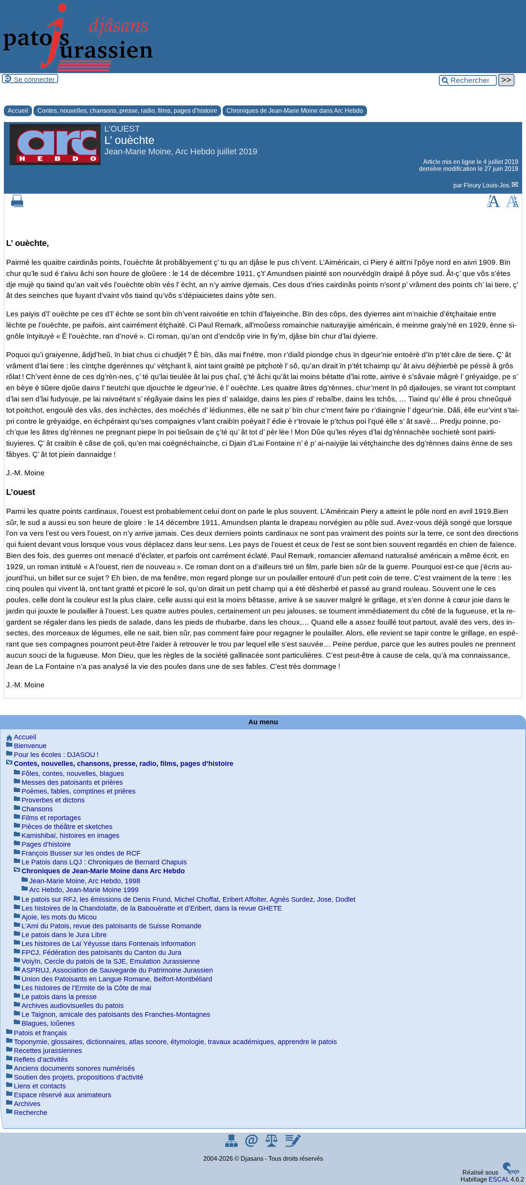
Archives (27, 1104)
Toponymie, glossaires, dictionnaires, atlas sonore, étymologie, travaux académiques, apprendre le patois (175, 1042)
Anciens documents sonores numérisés (74, 1068)
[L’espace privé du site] (292, 1145)
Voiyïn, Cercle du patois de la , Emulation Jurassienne (111, 961)
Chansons (37, 809)
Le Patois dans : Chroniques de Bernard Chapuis (104, 862)
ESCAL (499, 1179)
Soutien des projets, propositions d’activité (78, 1077)
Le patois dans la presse (59, 997)
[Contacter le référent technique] (252, 1145)
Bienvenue (30, 746)
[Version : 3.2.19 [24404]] (511, 1172)
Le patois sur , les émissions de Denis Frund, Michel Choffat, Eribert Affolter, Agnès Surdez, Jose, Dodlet (188, 899)
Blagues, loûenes (48, 1023)
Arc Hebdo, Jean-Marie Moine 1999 (84, 890)
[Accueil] (77, 69)
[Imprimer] (17, 205)
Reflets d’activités (41, 1059)
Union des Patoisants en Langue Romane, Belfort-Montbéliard (117, 979)
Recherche (30, 1112)
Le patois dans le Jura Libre (64, 935)
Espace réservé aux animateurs (62, 1095)
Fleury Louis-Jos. (487, 185)
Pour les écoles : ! (56, 755)
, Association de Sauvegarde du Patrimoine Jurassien (117, 970)
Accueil (18, 110)
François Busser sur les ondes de (81, 853)
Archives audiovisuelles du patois (73, 1006)
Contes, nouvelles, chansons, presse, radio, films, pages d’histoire (127, 110)
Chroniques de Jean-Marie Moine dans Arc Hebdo (294, 110)
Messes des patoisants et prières (72, 782)
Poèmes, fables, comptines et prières (79, 791)
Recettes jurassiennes (48, 1051)
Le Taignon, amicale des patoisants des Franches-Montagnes (116, 1014)
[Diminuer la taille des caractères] (512, 205)
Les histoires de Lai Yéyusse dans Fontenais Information (109, 944)
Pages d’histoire (46, 844)
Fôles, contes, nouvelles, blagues (73, 773)
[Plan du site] (232, 1145)
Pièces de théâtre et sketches (67, 827)
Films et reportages (51, 818)
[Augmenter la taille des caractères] (493, 205)
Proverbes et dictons (53, 800)
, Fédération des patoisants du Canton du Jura (101, 952)
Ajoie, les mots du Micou (59, 917)
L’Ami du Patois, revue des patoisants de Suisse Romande (111, 926)
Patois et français (40, 1033)
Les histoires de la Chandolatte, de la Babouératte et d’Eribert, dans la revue (152, 908)
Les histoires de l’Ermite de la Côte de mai (86, 988)
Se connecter (34, 80)
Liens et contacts (40, 1086)
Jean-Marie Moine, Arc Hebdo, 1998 (84, 881)
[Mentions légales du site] (272, 1145)
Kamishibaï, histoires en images (70, 835)
